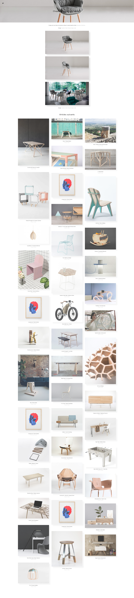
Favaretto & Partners (81, 25)
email (75, 28)
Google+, (72, 28)
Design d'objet (33, 168)
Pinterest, (69, 28)
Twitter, (66, 28)
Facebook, (63, 28)
